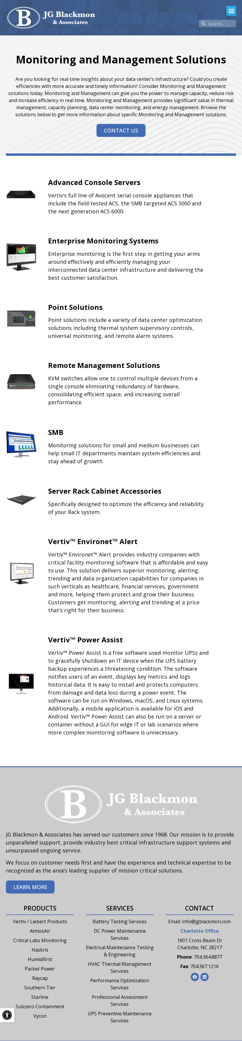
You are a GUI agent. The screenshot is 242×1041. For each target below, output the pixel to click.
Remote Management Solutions (104, 365)
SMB (55, 432)
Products (40, 908)
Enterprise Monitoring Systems (103, 240)
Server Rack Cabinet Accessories (104, 491)
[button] (231, 11)
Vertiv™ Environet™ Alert (93, 541)
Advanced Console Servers (94, 182)
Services (119, 908)
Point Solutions (75, 307)
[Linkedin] (204, 977)
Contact (199, 908)
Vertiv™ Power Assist (85, 639)
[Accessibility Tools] (7, 1015)
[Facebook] (195, 977)
